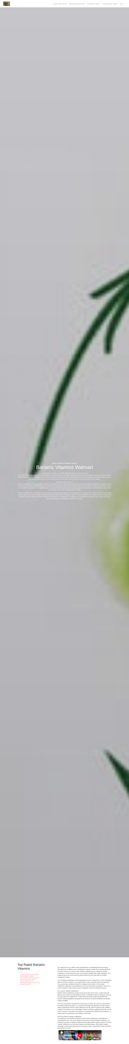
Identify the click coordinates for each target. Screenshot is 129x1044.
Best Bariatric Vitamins (93, 4)
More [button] (121, 4)
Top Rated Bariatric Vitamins (27, 976)
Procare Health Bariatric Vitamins (28, 979)
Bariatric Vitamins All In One (26, 981)
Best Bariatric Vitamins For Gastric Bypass (30, 982)
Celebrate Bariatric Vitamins (109, 4)
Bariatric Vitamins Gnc (25, 984)
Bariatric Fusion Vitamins (60, 4)
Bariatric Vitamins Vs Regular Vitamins (29, 974)
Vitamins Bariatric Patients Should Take (29, 977)
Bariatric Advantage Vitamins (77, 4)
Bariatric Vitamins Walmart (64, 467)
